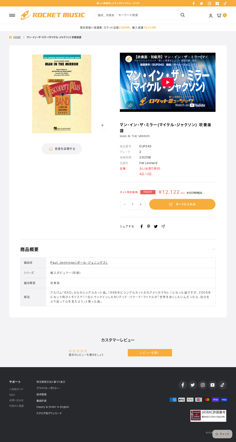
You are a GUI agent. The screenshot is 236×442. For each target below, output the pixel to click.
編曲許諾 (41, 400)
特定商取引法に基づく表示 (51, 382)
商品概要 (29, 249)
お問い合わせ (16, 400)
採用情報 (41, 394)
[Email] (163, 226)
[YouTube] (217, 3)
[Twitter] (201, 3)
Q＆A (12, 395)
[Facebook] (193, 3)
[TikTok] (225, 3)
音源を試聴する (65, 148)
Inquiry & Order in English (53, 407)
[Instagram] (209, 3)
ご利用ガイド (16, 389)
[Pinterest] (148, 226)
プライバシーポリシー (48, 388)
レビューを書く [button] (149, 352)
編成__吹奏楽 (106, 15)
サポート (15, 381)
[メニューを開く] (12, 15)
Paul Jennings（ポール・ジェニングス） (79, 262)
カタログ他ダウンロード (49, 413)
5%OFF (147, 192)
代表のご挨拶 (16, 406)
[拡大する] (102, 125)
